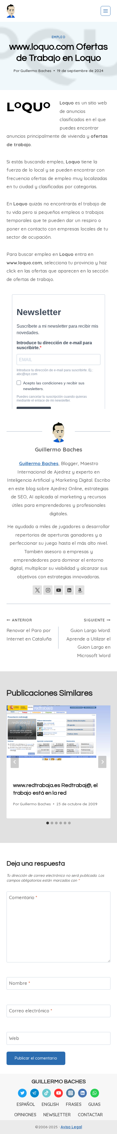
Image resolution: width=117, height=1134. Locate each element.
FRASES (73, 1104)
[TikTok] (46, 1093)
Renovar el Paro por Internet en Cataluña (29, 630)
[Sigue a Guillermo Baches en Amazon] (79, 590)
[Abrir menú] (105, 11)
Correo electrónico (30, 1010)
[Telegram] (34, 1093)
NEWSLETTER (57, 1114)
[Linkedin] (82, 1093)
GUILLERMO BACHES (59, 1081)
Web (14, 1038)
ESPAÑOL (26, 1104)
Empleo (59, 37)
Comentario (23, 897)
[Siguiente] (102, 762)
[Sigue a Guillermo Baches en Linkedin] (69, 590)
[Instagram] (70, 1093)
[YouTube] (58, 1093)
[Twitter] (22, 1093)
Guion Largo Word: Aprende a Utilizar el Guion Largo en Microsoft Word (88, 638)
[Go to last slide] (15, 762)
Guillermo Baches (35, 70)
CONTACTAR (90, 1114)
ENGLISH (50, 1104)
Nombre (19, 983)
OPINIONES (25, 1114)
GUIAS (94, 1104)
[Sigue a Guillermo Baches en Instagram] (48, 590)
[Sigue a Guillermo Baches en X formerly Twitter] (37, 590)
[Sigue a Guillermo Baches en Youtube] (58, 590)
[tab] (47, 823)
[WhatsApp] (94, 1093)
